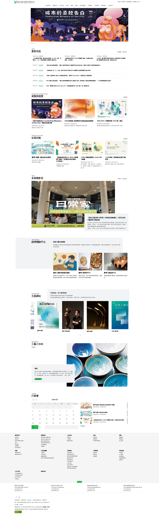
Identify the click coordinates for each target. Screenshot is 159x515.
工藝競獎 (95, 450)
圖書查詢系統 (44, 456)
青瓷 (36, 368)
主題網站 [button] (90, 5)
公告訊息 (69, 435)
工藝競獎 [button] (96, 5)
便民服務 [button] (103, 5)
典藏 (16, 450)
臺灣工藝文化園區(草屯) (46, 437)
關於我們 (17, 435)
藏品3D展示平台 (18, 454)
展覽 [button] (72, 5)
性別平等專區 (18, 477)
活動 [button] (67, 5)
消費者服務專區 (122, 458)
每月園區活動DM (96, 440)
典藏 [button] (76, 5)
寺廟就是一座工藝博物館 (72, 466)
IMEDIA (119, 178)
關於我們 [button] (48, 5)
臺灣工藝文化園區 (19, 485)
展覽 (120, 435)
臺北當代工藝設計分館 (45, 439)
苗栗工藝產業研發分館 (45, 442)
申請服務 (121, 452)
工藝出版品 (43, 454)
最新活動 (95, 437)
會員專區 (135, 1)
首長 (16, 442)
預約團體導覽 (44, 444)
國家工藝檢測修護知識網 (72, 456)
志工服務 (121, 454)
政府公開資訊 (18, 447)
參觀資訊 (43, 435)
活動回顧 (95, 439)
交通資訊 (43, 446)
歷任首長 (17, 444)
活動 (94, 435)
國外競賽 (95, 454)
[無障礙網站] (18, 511)
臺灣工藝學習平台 (71, 454)
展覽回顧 (121, 439)
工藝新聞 (119, 51)
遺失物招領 (121, 456)
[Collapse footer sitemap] (79, 482)
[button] (138, 1)
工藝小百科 (69, 463)
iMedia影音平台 (70, 457)
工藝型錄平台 (70, 452)
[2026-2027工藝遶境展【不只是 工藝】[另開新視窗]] (79, 25)
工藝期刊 (43, 452)
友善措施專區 (129, 1)
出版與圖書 (44, 450)
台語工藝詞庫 (70, 464)
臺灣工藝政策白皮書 (19, 440)
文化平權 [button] (110, 5)
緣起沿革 (17, 439)
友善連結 (17, 478)
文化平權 (17, 471)
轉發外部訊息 (70, 440)
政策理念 (17, 437)
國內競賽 (95, 452)
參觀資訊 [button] (55, 5)
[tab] (119, 52)
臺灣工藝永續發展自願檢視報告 (47, 458)
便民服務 (121, 450)
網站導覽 (123, 1)
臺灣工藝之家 (70, 459)
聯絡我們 (43, 471)
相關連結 (121, 459)
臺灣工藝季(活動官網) (71, 468)
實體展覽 (121, 437)
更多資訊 (125, 51)
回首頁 (119, 1)
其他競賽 (95, 456)
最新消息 (69, 437)
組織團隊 (17, 445)
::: (13, 0)
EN (139, 1)
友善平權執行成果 (18, 475)
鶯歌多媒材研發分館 (45, 441)
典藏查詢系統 (18, 452)
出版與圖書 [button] (82, 5)
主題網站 (69, 450)
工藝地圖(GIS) (70, 461)
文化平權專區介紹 (18, 473)
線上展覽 (121, 440)
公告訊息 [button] (61, 5)
